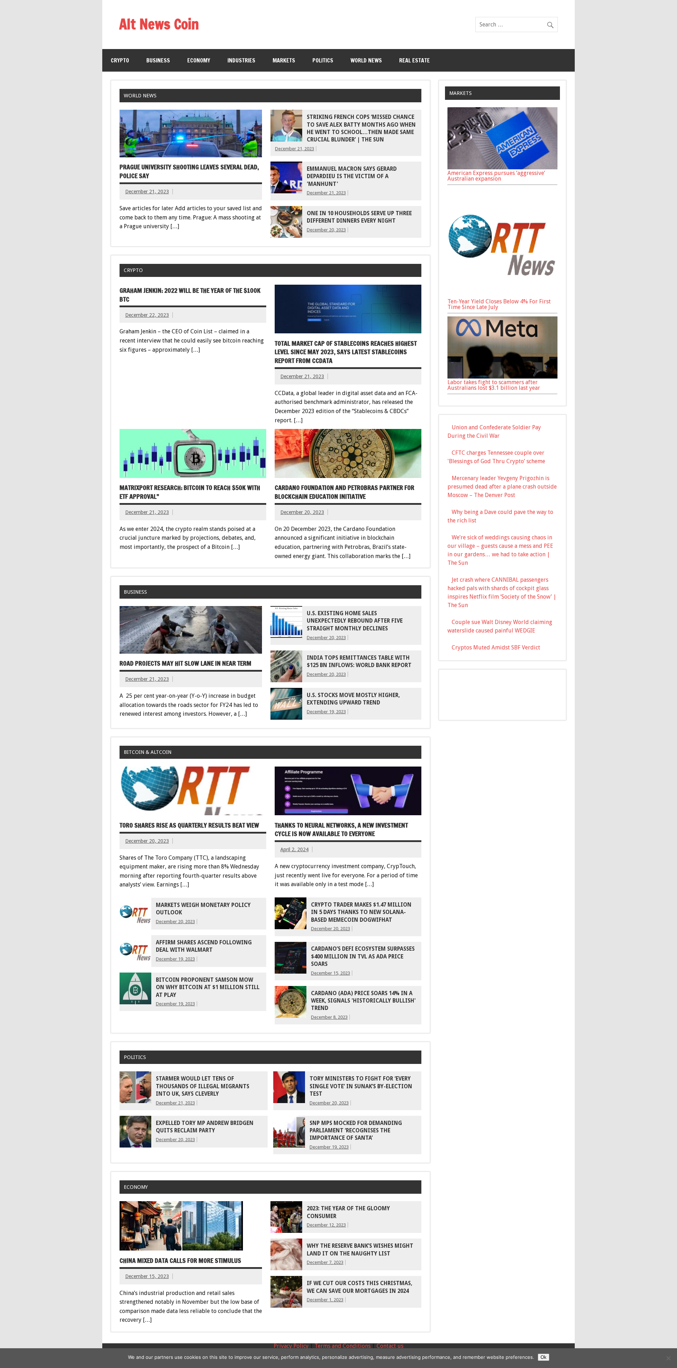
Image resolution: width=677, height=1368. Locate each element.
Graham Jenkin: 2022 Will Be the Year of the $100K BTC (190, 295)
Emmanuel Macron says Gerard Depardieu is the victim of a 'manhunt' (352, 176)
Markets (284, 60)
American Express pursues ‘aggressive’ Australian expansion (496, 176)
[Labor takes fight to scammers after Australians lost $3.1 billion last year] (502, 376)
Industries (241, 60)
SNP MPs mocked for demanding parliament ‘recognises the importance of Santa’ (356, 1131)
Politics (322, 60)
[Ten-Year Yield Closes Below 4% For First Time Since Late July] (502, 295)
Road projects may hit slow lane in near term (185, 663)
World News (366, 60)
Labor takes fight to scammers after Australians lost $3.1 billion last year (493, 385)
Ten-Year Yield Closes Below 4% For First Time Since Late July (499, 304)
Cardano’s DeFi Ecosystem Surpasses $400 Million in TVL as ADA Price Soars (363, 956)
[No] (668, 1358)
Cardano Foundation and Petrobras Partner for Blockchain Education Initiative (344, 492)
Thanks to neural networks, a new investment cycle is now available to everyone (341, 830)
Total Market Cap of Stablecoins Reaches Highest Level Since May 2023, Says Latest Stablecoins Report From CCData (346, 352)
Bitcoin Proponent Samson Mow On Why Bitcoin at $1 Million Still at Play (208, 987)
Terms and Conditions (343, 1346)
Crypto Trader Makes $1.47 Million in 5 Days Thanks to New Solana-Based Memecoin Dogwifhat (361, 912)
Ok (544, 1357)
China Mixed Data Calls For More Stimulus (180, 1260)
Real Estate (414, 60)
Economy (198, 60)
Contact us (390, 1346)
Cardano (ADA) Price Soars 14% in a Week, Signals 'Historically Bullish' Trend (363, 1001)
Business (158, 60)
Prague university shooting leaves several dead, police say (189, 171)
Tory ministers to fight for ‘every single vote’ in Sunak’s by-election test (361, 1086)
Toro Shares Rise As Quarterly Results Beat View (189, 825)
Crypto (120, 60)
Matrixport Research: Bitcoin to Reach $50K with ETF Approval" (190, 492)
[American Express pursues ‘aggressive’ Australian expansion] (502, 167)
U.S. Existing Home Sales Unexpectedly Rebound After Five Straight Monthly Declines (355, 621)
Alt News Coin (159, 24)
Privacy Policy (291, 1346)
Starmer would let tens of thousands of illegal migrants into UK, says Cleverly (202, 1086)
